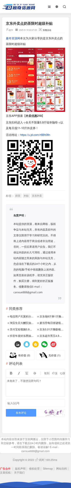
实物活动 (47, 29)
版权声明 (20, 468)
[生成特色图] (18, 344)
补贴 (26, 195)
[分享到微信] (44, 344)
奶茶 (17, 195)
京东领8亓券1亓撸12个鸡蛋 (52, 316)
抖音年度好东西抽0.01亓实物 (22, 336)
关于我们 (19, 472)
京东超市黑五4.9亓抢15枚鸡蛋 (52, 336)
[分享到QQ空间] (26, 344)
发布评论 (21, 412)
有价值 (24, 355)
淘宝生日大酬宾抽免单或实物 (22, 323)
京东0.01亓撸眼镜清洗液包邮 (52, 329)
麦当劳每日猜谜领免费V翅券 (52, 323)
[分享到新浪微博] (53, 344)
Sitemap (48, 468)
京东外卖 (37, 195)
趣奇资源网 (13, 38)
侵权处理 (34, 468)
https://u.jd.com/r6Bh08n (35, 135)
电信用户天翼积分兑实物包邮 (22, 316)
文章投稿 (5, 472)
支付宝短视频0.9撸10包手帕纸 (22, 329)
